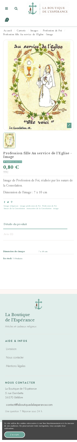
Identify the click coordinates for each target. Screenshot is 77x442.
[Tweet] (8, 202)
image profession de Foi (30, 206)
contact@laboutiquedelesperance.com (29, 405)
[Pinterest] (11, 202)
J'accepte (14, 434)
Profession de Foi (49, 206)
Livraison (11, 349)
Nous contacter (15, 357)
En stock (7, 258)
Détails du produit (15, 224)
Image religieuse (11, 206)
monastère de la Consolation (39, 208)
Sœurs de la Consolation (14, 208)
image (56, 208)
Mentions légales (15, 366)
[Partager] (4, 202)
